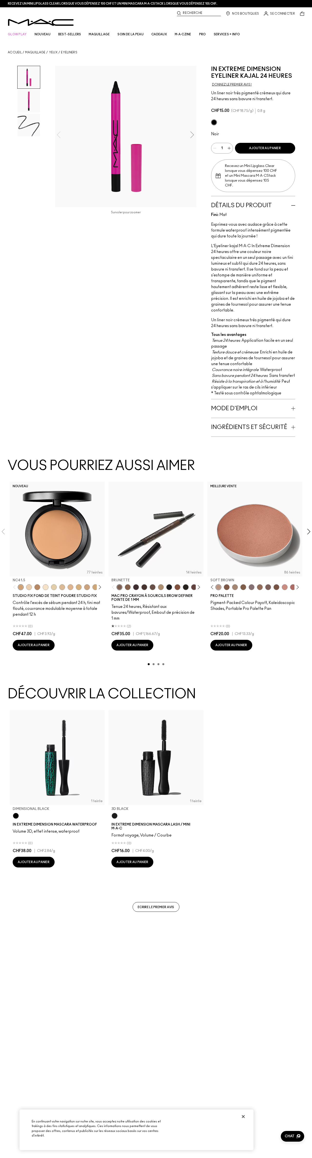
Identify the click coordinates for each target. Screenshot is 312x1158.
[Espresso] (260, 587)
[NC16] (70, 587)
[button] (292, 1136)
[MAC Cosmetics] (41, 22)
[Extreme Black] (214, 122)
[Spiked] (186, 587)
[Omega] (161, 587)
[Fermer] (243, 1116)
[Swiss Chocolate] (276, 587)
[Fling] (128, 587)
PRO (202, 34)
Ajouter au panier (265, 148)
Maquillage (35, 52)
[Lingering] (152, 587)
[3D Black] (114, 816)
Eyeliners (69, 52)
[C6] (37, 587)
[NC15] (62, 587)
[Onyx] (169, 587)
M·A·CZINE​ (183, 34)
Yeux (53, 52)
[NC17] (79, 587)
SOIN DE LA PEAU (130, 34)
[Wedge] (227, 587)
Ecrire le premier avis (156, 907)
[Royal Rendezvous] (285, 587)
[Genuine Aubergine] (136, 587)
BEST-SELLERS (69, 34)
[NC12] (54, 587)
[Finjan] (293, 587)
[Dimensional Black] (16, 816)
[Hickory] (144, 587)
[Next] (99, 587)
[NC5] (45, 587)
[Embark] (243, 587)
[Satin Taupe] (251, 587)
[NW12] (29, 587)
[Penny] (177, 587)
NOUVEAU (42, 34)
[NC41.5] (21, 587)
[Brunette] (119, 587)
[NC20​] (95, 587)
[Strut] (194, 587)
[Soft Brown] (218, 587)
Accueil (15, 52)
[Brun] (268, 587)
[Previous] (15, 587)
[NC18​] (87, 587)
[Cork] (235, 587)
